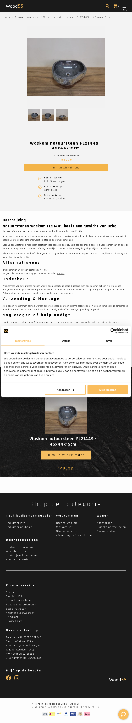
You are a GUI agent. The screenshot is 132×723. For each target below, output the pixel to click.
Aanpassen (63, 389)
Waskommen (67, 516)
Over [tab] (109, 340)
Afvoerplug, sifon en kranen (75, 535)
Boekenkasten (106, 531)
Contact (10, 592)
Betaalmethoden (16, 609)
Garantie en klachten (18, 600)
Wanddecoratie (16, 551)
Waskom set (64, 527)
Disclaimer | (40, 707)
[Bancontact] (59, 714)
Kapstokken (104, 523)
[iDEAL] (52, 714)
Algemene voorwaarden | (64, 707)
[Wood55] (117, 679)
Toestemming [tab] (23, 340)
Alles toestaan (107, 389)
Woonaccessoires (22, 540)
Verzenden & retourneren (21, 604)
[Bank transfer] (45, 714)
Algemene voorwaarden (20, 613)
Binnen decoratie (17, 559)
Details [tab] (66, 340)
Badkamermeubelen (19, 527)
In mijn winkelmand (66, 167)
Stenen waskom (27, 17)
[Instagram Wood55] (16, 679)
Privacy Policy (14, 621)
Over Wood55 (14, 596)
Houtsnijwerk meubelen (22, 555)
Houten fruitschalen (19, 547)
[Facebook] (8, 679)
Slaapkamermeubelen (111, 527)
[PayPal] (66, 714)
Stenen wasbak (66, 531)
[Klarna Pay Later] (87, 714)
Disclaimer (12, 617)
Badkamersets (15, 523)
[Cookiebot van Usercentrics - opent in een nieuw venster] (113, 330)
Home (7, 17)
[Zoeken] (107, 7)
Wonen (103, 516)
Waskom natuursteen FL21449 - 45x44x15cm (77, 17)
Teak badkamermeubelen (29, 516)
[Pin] (73, 714)
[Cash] (80, 714)
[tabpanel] (66, 67)
